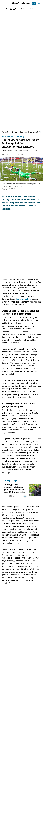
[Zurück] (3, 9)
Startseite (5, 132)
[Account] (39, 3)
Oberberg (23, 132)
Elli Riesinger (12, 496)
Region (14, 132)
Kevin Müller (8, 150)
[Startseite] (20, 3)
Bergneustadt (35, 132)
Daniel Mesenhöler (24, 299)
